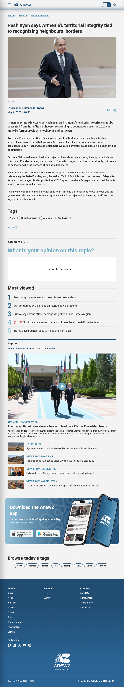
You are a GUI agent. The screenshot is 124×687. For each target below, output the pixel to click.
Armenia (47, 218)
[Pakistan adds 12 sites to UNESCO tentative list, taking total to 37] (16, 459)
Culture (11, 612)
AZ (104, 5)
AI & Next (12, 603)
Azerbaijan (63, 218)
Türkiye (102, 566)
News (12, 218)
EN (109, 5)
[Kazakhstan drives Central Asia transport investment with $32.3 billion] (16, 484)
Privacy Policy (86, 598)
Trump (67, 566)
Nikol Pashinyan (29, 218)
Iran (56, 566)
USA (79, 566)
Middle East (48, 348)
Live (45, 593)
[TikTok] (35, 645)
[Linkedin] (14, 645)
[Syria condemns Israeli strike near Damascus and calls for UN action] (16, 446)
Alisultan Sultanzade (23, 107)
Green (10, 617)
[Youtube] (24, 645)
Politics (32, 566)
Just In (47, 598)
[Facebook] (9, 645)
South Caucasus (40, 15)
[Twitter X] (19, 645)
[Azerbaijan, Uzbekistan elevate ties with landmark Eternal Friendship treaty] (62, 386)
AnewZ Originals (15, 622)
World (10, 598)
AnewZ (21, 681)
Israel (45, 566)
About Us (84, 593)
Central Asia (33, 348)
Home (11, 15)
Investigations (14, 627)
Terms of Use (86, 603)
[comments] (109, 110)
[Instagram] (29, 645)
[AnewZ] (62, 662)
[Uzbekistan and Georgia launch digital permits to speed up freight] (16, 471)
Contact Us (85, 607)
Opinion (11, 632)
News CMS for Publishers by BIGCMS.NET (96, 681)
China (89, 566)
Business (12, 607)
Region (23, 15)
